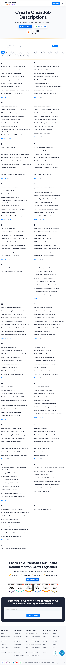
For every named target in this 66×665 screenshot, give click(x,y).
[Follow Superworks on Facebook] (2, 662)
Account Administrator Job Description (12, 76)
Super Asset (17, 650)
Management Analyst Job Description (12, 321)
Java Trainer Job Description (42, 238)
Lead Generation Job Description (43, 295)
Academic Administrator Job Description (13, 66)
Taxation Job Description (41, 452)
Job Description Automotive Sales (44, 255)
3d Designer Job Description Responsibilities (14, 548)
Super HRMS (17, 633)
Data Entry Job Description (42, 133)
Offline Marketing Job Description (11, 371)
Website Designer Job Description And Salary (14, 533)
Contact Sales (42, 26)
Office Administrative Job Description (12, 350)
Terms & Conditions (6, 652)
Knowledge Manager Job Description (12, 271)
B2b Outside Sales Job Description (44, 70)
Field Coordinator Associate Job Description (47, 157)
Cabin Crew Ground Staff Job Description (13, 116)
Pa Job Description (39, 347)
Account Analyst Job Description (11, 80)
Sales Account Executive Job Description (13, 438)
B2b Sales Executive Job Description (44, 73)
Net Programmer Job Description (43, 311)
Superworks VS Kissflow (32, 652)
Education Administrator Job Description (13, 174)
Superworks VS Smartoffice (33, 644)
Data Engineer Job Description (43, 129)
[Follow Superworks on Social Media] (20, 662)
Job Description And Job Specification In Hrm (47, 248)
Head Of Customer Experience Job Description (47, 195)
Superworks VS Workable (33, 636)
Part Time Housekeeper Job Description (45, 364)
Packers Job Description (41, 354)
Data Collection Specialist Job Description (46, 123)
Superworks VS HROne (32, 655)
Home (3, 633)
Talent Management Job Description (44, 431)
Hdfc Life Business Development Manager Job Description (47, 188)
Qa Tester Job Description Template (12, 393)
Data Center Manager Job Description (45, 119)
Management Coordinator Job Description (13, 334)
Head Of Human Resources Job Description (46, 205)
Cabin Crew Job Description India (10, 119)
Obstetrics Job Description (9, 347)
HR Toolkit (4, 639)
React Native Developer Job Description (45, 403)
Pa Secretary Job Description (42, 350)
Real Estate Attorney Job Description (45, 410)
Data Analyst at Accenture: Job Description (46, 109)
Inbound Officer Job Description (10, 255)
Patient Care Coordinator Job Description (46, 374)
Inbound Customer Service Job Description (13, 245)
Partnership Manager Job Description (45, 371)
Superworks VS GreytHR (32, 641)
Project (45, 639)
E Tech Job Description (8, 147)
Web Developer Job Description (10, 522)
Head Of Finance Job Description (43, 202)
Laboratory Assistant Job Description (45, 274)
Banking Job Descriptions (41, 83)
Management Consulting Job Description (13, 331)
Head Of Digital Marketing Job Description (46, 199)
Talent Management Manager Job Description (47, 435)
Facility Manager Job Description (43, 147)
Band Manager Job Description (43, 80)
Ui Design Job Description (8, 473)
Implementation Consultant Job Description (14, 238)
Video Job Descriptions (41, 474)
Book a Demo (56, 3)
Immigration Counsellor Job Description (13, 231)
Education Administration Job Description (13, 171)
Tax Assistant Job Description (43, 445)
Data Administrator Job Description (44, 106)
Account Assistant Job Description (11, 83)
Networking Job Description (42, 331)
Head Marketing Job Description (43, 192)
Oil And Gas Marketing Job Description (12, 374)
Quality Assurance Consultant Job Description (14, 405)
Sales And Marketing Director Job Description (14, 448)
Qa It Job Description (7, 386)
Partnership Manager (40, 367)
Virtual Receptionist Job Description (44, 478)
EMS (44, 647)
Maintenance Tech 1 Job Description (11, 314)
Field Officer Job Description (42, 171)
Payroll (45, 641)
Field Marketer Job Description (43, 164)
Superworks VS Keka (31, 633)
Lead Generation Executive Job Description (46, 288)
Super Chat (17, 641)
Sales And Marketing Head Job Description (13, 452)
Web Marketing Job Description (10, 526)
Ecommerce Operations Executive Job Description (16, 164)
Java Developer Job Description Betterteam (46, 228)
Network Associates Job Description (44, 314)
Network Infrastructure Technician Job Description (49, 321)
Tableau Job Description (41, 428)
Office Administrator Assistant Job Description (15, 354)
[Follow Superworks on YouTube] (16, 662)
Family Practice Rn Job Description (44, 151)
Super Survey (17, 644)
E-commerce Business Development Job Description (16, 151)
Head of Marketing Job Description (44, 212)
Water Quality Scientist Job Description (12, 509)
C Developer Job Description (9, 106)
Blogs (2, 641)
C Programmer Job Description (10, 113)
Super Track (17, 652)
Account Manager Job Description (11, 86)
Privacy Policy (4, 647)
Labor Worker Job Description (43, 271)
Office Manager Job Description (10, 364)
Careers (55, 641)
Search (55, 45)
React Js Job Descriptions (41, 400)
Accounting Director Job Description (12, 93)
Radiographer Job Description (43, 390)
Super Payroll (17, 636)
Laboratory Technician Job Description (45, 278)
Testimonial (56, 639)
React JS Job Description (41, 397)
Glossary (3, 644)
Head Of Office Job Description (43, 216)
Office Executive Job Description (10, 357)
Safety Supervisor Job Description (11, 428)
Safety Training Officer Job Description (12, 431)
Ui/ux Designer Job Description (10, 486)
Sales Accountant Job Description (11, 441)
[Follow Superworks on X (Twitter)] (9, 662)
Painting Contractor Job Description (44, 357)
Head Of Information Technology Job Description (48, 209)
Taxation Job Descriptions (42, 455)
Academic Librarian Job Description (11, 73)
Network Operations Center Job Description (47, 324)
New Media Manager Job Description (45, 334)
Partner (55, 644)
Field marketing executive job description (46, 167)
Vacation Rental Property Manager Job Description (49, 467)
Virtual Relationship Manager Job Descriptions (47, 481)
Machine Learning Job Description (11, 307)
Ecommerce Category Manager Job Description (15, 154)
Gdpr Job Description (7, 190)
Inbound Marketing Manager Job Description (14, 248)
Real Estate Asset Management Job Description (48, 407)
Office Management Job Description (11, 360)
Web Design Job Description (9, 519)
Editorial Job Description (8, 167)
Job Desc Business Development (43, 242)
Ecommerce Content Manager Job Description (14, 157)
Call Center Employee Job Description (12, 135)
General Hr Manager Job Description (11, 194)
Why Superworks (5, 636)
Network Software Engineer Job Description (47, 328)
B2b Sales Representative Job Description (46, 76)
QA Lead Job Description (8, 390)
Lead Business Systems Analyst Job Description (48, 285)
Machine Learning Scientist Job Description (14, 311)
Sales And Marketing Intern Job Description (14, 455)
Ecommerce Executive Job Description (12, 161)
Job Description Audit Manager (43, 252)
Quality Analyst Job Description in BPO (12, 397)
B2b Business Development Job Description (46, 66)
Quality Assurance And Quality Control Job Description (13, 401)
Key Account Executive (8, 268)
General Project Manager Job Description (13, 209)
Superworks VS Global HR (33, 647)
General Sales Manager (8, 212)
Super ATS (17, 647)
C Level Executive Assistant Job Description (14, 109)
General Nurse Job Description (10, 205)
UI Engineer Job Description (9, 476)
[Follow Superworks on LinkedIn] (13, 662)
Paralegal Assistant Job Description (44, 360)
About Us (55, 633)
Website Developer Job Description (11, 536)
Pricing (54, 647)
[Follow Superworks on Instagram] (6, 662)
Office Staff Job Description (9, 367)
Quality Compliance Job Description (11, 412)
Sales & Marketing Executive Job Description (14, 435)
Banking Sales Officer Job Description (45, 93)
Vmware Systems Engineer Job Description (46, 484)
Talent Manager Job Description (43, 441)
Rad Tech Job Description (41, 386)
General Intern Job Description (10, 197)
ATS (44, 644)
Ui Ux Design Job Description (9, 479)
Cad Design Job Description (9, 126)
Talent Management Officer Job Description (47, 438)
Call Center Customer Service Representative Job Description (15, 130)
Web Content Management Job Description (14, 516)
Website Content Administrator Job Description (15, 529)
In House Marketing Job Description (11, 242)
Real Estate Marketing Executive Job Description (48, 413)
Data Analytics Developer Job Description (46, 116)
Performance (46, 650)
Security (3, 650)
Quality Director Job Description (10, 415)
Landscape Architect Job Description (45, 281)
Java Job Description (40, 235)
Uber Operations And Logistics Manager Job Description (14, 468)
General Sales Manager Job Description (12, 216)
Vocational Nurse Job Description (44, 488)
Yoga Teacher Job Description (43, 509)
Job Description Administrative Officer (45, 245)
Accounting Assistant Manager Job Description (15, 90)
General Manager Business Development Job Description (14, 201)
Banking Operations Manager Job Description (47, 86)
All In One (45, 633)
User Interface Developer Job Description (13, 496)
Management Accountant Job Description (13, 317)
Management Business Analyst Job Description (15, 324)
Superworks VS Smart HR (33, 650)
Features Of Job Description (42, 154)
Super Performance (19, 655)
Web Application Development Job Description (15, 512)
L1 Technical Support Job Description (45, 268)
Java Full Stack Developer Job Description (46, 231)
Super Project (17, 639)
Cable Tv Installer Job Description (11, 123)
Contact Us (56, 636)
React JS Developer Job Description (44, 393)
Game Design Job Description (10, 187)
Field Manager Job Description (43, 161)
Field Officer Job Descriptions (42, 174)
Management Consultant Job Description (13, 328)
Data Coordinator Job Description (44, 126)
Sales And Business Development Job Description (15, 445)
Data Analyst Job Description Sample (45, 113)
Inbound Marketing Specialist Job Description (14, 252)
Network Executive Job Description (44, 317)
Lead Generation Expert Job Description (45, 291)
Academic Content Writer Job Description (13, 70)
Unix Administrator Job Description (11, 493)
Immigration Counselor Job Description (12, 235)
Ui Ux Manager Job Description (10, 483)
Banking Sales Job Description (43, 90)
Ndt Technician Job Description (43, 307)
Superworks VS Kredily (32, 639)
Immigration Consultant (8, 228)
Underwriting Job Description (9, 489)
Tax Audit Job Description (41, 448)
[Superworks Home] (9, 4)
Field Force (46, 652)
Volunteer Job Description (41, 491)
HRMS (45, 636)
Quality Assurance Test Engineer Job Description (15, 409)
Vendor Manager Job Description (43, 471)
